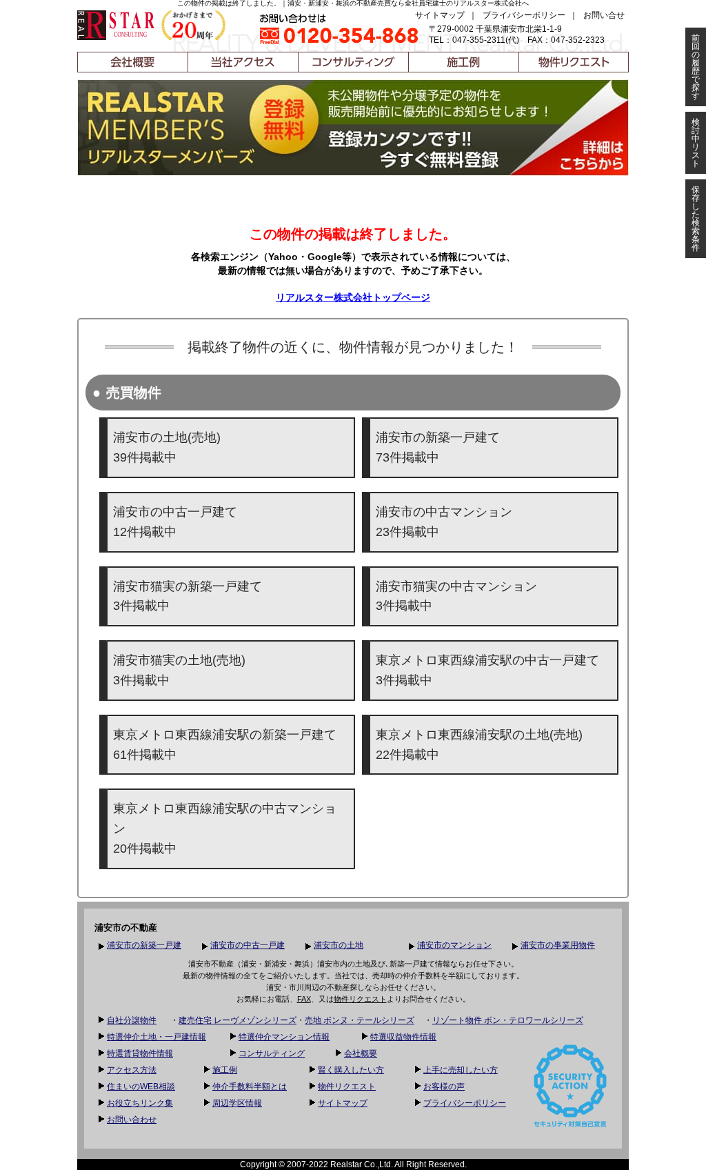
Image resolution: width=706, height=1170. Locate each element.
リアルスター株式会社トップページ (353, 297)
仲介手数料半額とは (249, 1086)
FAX (304, 999)
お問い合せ (604, 15)
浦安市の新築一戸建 (144, 945)
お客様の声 (444, 1086)
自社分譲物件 (132, 1020)
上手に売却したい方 (460, 1070)
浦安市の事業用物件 (558, 945)
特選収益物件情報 (403, 1037)
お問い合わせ (132, 1119)
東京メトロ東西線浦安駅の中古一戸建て (487, 670)
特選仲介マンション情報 (284, 1037)
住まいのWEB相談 (141, 1086)
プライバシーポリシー (524, 15)
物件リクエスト (360, 999)
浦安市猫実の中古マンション (456, 596)
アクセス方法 (132, 1070)
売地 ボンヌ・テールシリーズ (359, 1020)
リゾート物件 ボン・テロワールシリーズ (507, 1020)
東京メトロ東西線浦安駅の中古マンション (224, 828)
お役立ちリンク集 (140, 1103)
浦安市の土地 (338, 945)
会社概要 (360, 1053)
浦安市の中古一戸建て (175, 522)
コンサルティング (272, 1053)
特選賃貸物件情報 (140, 1053)
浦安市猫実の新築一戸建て (187, 596)
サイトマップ (440, 15)
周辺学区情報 (237, 1103)
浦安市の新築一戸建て (438, 447)
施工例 (224, 1070)
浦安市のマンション (454, 945)
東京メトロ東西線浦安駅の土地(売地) (479, 745)
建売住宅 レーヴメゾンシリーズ (237, 1020)
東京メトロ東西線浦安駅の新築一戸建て (224, 745)
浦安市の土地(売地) (167, 447)
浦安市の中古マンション (444, 522)
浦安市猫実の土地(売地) (179, 670)
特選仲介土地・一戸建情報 (156, 1037)
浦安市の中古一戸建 (247, 945)
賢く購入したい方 (351, 1070)
